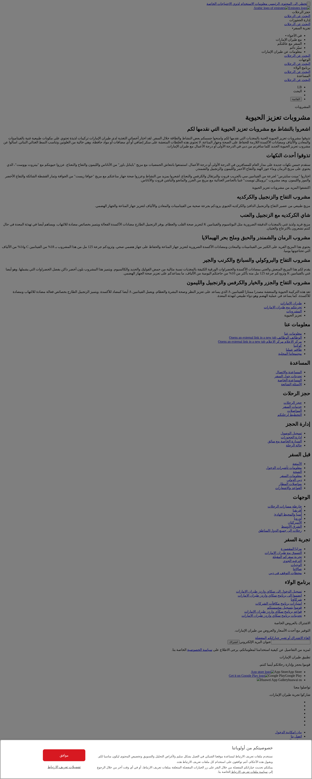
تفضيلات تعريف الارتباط (64, 767)
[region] (156, 759)
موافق (64, 755)
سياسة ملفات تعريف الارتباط (249, 771)
